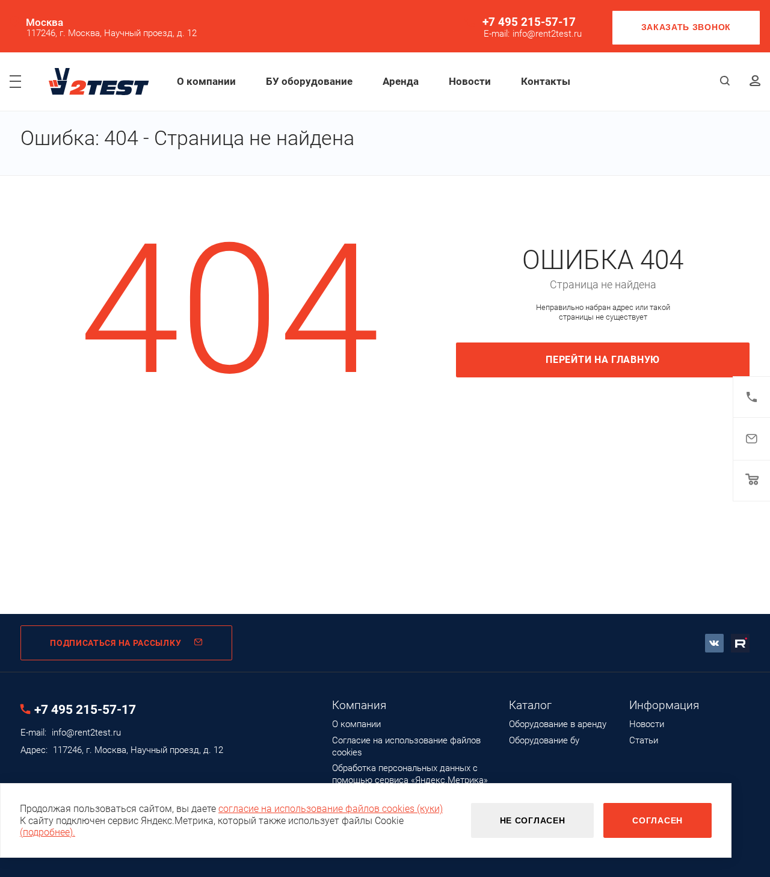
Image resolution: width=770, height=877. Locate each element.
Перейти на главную (603, 359)
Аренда (401, 81)
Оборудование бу (544, 740)
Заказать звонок (686, 27)
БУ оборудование (309, 81)
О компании (206, 81)
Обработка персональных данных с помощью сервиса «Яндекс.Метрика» (410, 774)
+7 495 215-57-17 (529, 22)
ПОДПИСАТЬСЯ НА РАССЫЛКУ (115, 643)
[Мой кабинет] (755, 81)
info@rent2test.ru (547, 34)
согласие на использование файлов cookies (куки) (330, 808)
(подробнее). (47, 832)
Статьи (643, 740)
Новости (470, 81)
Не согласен (532, 820)
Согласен (657, 820)
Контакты (545, 81)
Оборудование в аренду (557, 724)
